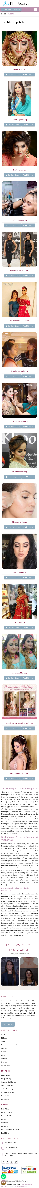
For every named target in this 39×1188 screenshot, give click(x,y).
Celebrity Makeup (7, 1085)
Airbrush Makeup (7, 1089)
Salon (3, 1041)
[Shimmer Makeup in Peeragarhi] (19, 450)
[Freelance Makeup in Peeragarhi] (19, 349)
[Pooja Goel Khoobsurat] (10, 971)
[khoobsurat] (19, 4)
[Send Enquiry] (3, 1182)
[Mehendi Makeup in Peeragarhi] (19, 651)
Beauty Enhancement (9, 1045)
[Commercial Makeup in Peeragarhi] (19, 299)
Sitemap (4, 1062)
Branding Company (21, 1186)
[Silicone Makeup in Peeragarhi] (19, 500)
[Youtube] (11, 1162)
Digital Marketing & (7, 1186)
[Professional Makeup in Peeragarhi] (19, 249)
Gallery (3, 1052)
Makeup (4, 1038)
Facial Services (6, 1112)
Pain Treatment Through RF (11, 1130)
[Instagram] (16, 1162)
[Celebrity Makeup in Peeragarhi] (19, 400)
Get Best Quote (13, 74)
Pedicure (4, 1119)
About (3, 1035)
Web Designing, (27, 1184)
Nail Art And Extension (9, 1116)
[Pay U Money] (29, 1170)
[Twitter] (7, 1162)
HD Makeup (5, 1096)
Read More (27, 74)
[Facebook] (3, 1162)
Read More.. (5, 1099)
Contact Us (5, 1059)
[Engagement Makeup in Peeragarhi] (19, 752)
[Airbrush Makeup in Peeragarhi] (19, 198)
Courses (4, 1048)
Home (3, 14)
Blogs (3, 1055)
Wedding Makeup (7, 1092)
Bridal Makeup (6, 1075)
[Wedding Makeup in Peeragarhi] (19, 98)
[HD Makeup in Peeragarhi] (19, 601)
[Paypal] (9, 1170)
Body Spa (4, 1126)
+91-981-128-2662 (12, 9)
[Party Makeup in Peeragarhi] (19, 148)
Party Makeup (6, 1079)
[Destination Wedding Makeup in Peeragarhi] (19, 701)
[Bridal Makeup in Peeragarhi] (19, 48)
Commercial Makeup (8, 1082)
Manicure (4, 1123)
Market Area (5, 1065)
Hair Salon (5, 1109)
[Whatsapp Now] (3, 1176)
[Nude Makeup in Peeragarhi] (19, 551)
